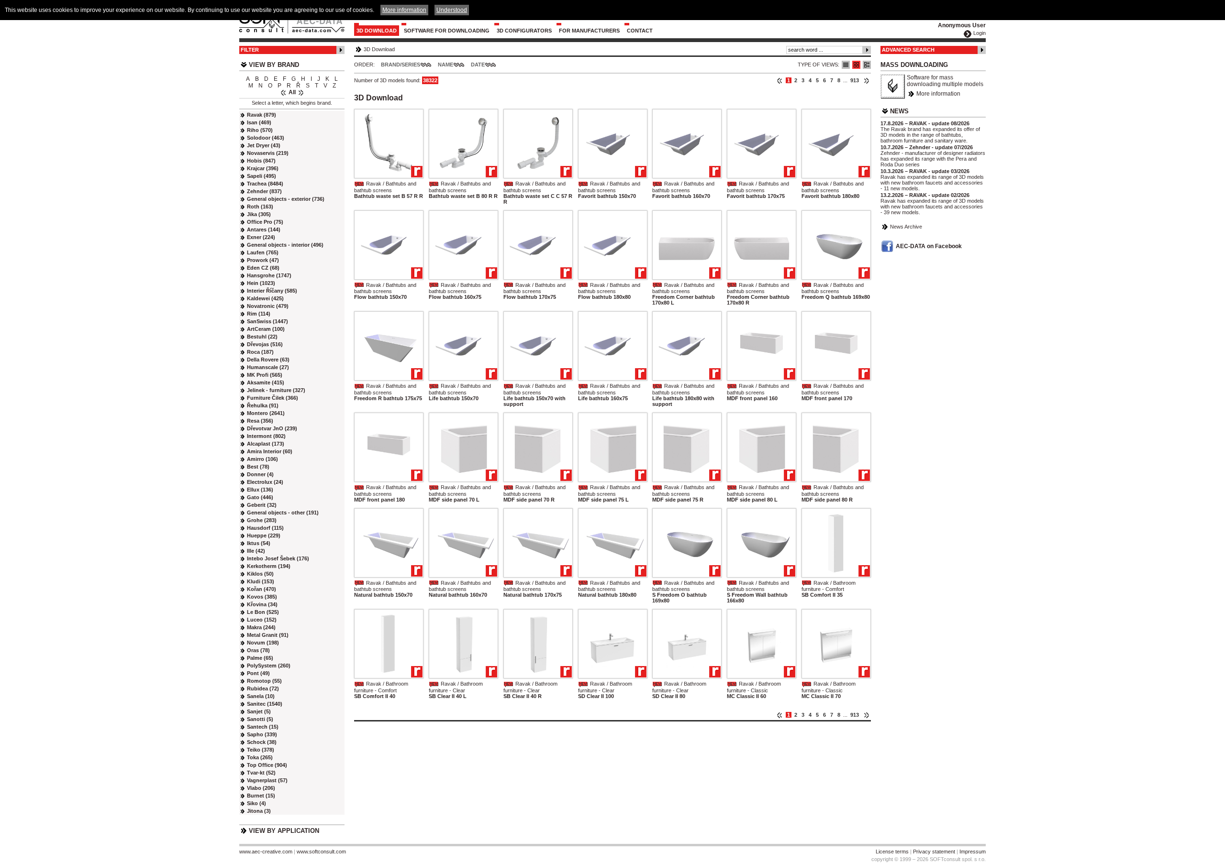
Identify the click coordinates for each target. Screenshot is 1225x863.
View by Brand (274, 64)
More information (938, 93)
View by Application (284, 830)
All (292, 92)
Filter (250, 50)
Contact (640, 30)
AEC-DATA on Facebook (929, 246)
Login (979, 33)
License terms (892, 851)
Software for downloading (447, 30)
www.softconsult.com (321, 851)
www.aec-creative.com (265, 851)
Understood (451, 10)
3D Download (376, 30)
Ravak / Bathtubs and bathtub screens (385, 187)
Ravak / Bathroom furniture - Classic (754, 687)
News (899, 111)
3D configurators (524, 30)
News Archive (906, 226)
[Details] (867, 65)
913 (854, 80)
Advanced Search (908, 50)
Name (445, 64)
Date (478, 64)
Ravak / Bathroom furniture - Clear (456, 687)
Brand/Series (400, 64)
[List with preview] (856, 65)
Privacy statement (934, 851)
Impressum (972, 851)
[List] (846, 65)
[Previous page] (779, 80)
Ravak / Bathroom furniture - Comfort (829, 586)
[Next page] (866, 80)
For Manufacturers (589, 30)
